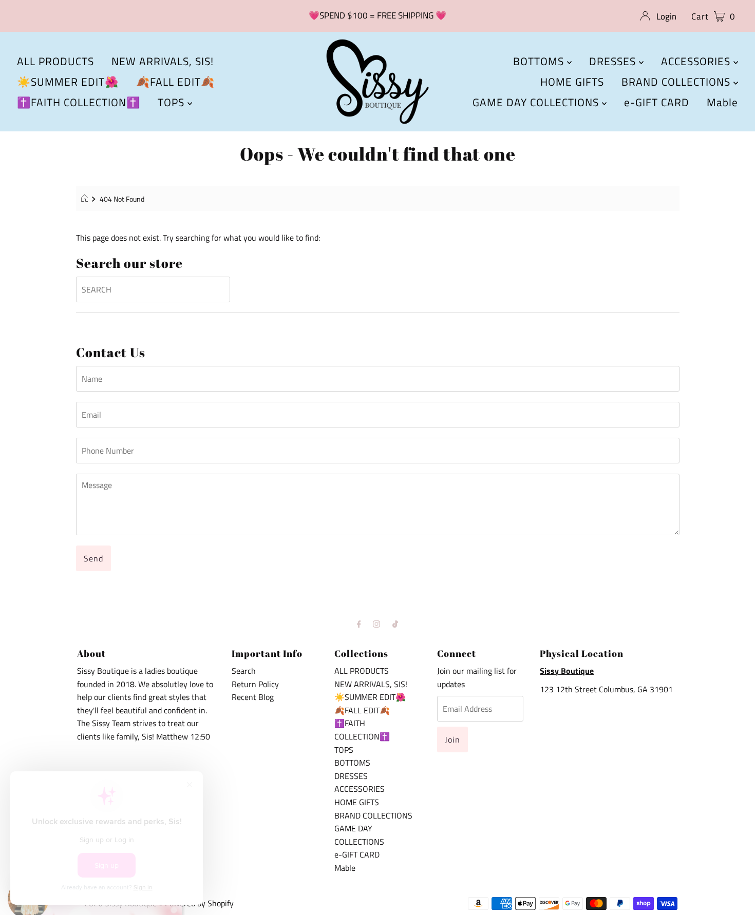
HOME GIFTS (572, 81)
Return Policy (255, 684)
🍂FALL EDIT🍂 (175, 81)
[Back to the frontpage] (86, 199)
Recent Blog (253, 697)
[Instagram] (376, 624)
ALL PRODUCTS (55, 61)
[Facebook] (359, 624)
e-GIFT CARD (656, 102)
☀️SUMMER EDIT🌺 (68, 81)
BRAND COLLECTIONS (677, 81)
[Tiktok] (395, 624)
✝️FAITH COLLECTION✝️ (78, 102)
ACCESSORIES (697, 61)
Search (244, 671)
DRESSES (614, 61)
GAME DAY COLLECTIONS (537, 102)
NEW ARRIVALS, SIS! (162, 61)
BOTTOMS (540, 61)
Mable (722, 102)
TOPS (172, 102)
